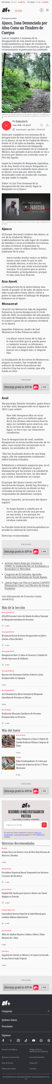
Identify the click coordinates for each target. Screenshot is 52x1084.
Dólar (19, 757)
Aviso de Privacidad (21, 835)
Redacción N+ (22, 121)
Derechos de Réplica (9, 1050)
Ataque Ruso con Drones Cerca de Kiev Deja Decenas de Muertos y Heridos (26, 853)
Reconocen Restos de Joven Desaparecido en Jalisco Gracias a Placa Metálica (24, 637)
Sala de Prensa (7, 1063)
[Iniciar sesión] (41, 10)
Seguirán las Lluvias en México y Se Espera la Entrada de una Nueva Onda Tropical (25, 956)
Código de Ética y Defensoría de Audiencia (38, 1051)
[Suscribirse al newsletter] (44, 825)
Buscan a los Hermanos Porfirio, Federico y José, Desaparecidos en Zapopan (22, 676)
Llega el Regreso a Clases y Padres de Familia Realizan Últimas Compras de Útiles (32, 742)
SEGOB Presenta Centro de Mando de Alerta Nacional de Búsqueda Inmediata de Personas (25, 618)
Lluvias (5, 951)
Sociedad (6, 709)
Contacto (32, 1069)
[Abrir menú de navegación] (47, 10)
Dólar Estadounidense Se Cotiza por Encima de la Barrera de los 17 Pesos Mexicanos (32, 764)
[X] (10, 1040)
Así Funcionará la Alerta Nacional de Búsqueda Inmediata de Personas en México (22, 695)
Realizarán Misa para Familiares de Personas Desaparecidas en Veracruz (21, 715)
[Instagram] (18, 1040)
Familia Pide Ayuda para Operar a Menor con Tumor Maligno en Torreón (24, 895)
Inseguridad (8, 612)
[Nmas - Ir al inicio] (6, 10)
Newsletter (7, 1026)
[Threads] (48, 1040)
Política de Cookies (9, 1069)
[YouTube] (33, 1040)
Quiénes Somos (9, 1020)
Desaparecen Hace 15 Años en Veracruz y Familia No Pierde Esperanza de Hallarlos (24, 656)
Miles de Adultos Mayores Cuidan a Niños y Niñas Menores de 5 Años (23, 936)
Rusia (4, 848)
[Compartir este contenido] (47, 125)
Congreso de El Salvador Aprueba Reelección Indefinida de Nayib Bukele (26, 576)
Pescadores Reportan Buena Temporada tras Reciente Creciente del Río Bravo (25, 874)
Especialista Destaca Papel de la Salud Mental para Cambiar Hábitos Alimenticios (24, 915)
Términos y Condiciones (10, 1057)
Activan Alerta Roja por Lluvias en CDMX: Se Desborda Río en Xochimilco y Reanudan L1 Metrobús (27, 566)
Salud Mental (8, 910)
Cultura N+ (33, 1063)
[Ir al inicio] (26, 1003)
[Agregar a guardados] (41, 125)
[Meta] (3, 1040)
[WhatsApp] (41, 1040)
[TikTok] (26, 1040)
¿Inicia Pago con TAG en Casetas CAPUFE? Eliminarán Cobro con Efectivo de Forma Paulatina (27, 585)
